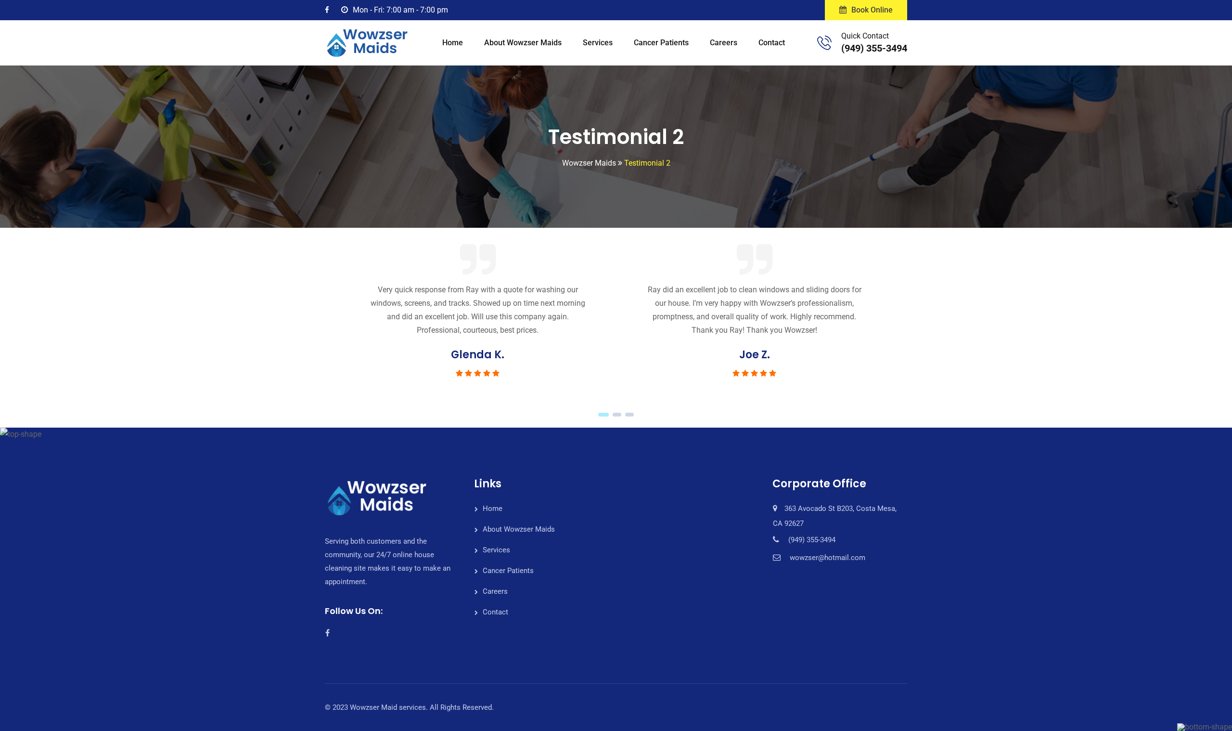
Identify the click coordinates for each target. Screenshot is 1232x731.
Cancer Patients (661, 42)
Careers (723, 42)
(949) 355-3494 (874, 48)
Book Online (872, 9)
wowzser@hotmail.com (827, 557)
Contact (771, 42)
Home (452, 42)
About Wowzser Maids (523, 42)
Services (598, 42)
